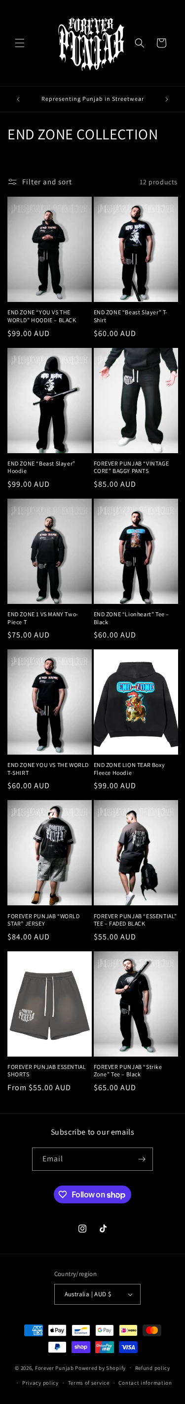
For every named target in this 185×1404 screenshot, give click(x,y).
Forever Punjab (54, 1367)
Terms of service (89, 1382)
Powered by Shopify (100, 1367)
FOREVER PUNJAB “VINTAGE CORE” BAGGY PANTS (131, 467)
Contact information (145, 1382)
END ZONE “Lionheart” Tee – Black (132, 618)
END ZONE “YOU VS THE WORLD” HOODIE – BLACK (41, 316)
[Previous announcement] (18, 99)
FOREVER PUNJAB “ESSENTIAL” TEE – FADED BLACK (136, 920)
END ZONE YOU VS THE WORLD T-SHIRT (48, 768)
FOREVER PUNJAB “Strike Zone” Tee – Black (128, 1070)
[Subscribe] (141, 1159)
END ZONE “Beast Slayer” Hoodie (41, 467)
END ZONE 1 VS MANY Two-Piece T (42, 618)
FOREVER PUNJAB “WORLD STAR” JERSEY (43, 920)
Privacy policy (40, 1382)
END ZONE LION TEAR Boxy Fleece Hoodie (129, 768)
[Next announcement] (167, 99)
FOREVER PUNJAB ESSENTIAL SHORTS (46, 1070)
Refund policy (152, 1367)
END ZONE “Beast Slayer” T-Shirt (131, 316)
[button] (20, 43)
